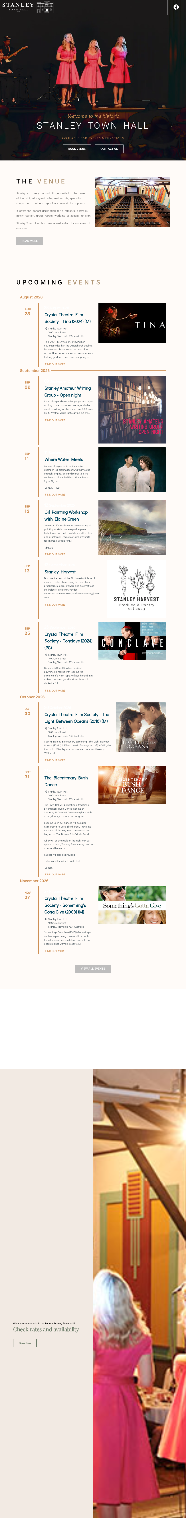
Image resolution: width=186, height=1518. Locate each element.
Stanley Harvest (60, 572)
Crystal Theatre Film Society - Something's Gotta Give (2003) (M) (65, 905)
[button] (110, 7)
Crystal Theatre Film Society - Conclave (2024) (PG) (68, 641)
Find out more (55, 364)
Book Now (25, 1343)
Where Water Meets (64, 459)
